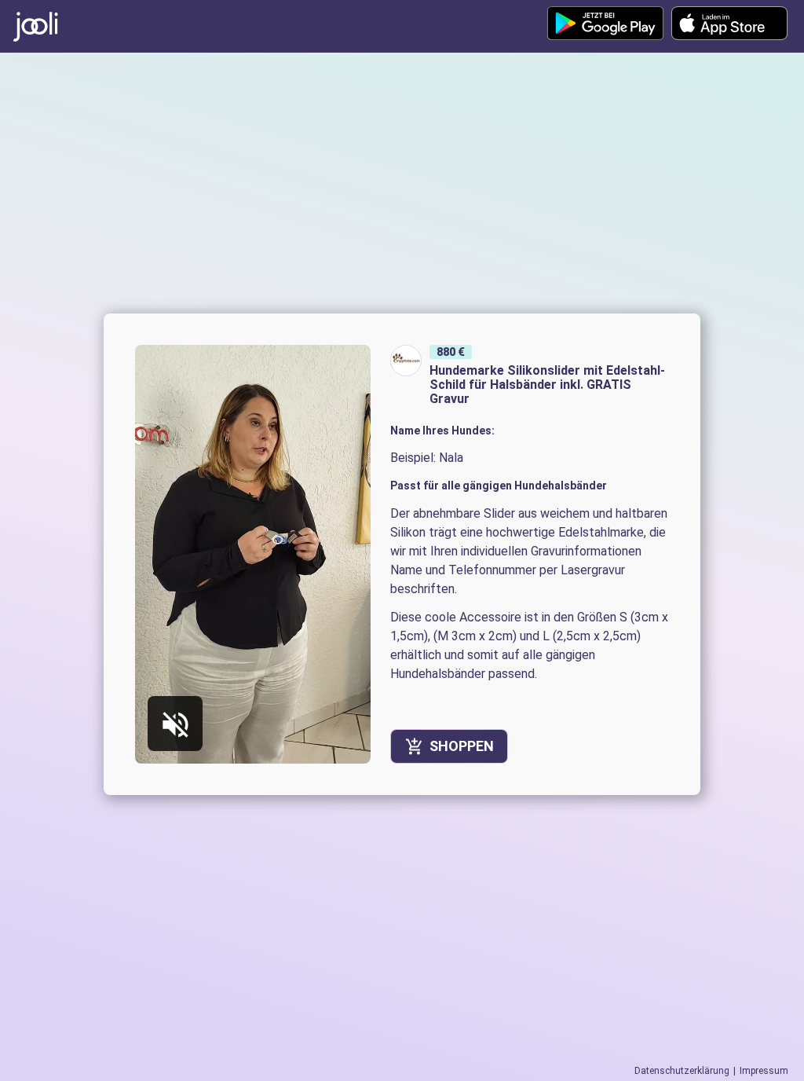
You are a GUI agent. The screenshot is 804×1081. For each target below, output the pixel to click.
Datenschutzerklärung (681, 1070)
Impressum (764, 1070)
